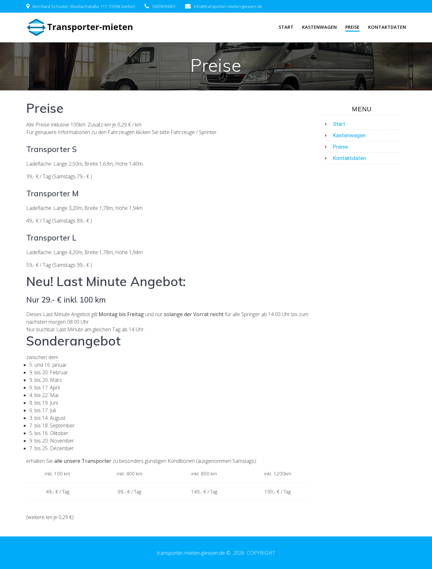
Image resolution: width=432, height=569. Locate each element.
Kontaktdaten (387, 27)
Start (286, 27)
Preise (352, 27)
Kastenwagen (319, 27)
